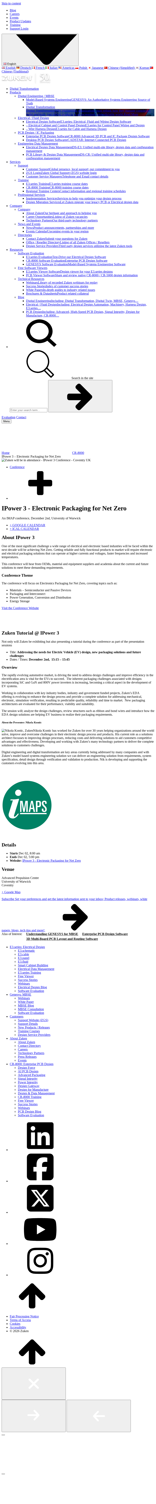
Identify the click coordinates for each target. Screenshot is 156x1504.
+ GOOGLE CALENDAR (27, 525)
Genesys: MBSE (20, 994)
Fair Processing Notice (24, 1316)
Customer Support (73, 169)
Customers (16, 1016)
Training (15, 25)
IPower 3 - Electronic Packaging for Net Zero (51, 860)
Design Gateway (28, 1086)
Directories (25, 235)
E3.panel (23, 958)
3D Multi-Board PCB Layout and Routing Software (62, 939)
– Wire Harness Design (66, 129)
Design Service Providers (79, 246)
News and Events (29, 224)
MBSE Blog (26, 1005)
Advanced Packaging (31, 1075)
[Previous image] (99, 1416)
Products (15, 92)
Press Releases (27, 1056)
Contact (21, 417)
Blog (13, 10)
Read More (131, 114)
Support (23, 165)
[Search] (40, 346)
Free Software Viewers (32, 268)
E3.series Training (57, 184)
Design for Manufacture (33, 1089)
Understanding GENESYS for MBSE (52, 934)
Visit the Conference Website (20, 608)
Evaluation (8, 417)
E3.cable (23, 954)
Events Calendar (57, 231)
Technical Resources (31, 279)
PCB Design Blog (29, 1111)
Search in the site (82, 378)
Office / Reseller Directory (67, 242)
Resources (16, 249)
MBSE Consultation (31, 1009)
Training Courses (29, 1031)
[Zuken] (26, 82)
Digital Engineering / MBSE (36, 96)
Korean (144, 67)
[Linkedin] (40, 1149)
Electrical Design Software (78, 121)
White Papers (60, 290)
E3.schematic (26, 950)
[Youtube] (40, 1243)
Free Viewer (26, 976)
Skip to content (11, 3)
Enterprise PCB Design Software (88, 136)
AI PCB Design (28, 1071)
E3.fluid (23, 961)
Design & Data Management (36, 1093)
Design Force (26, 1067)
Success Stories (57, 286)
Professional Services (31, 194)
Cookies (15, 1323)
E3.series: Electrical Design (27, 947)
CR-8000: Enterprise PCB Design (31, 1064)
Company (16, 205)
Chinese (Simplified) (121, 67)
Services (15, 162)
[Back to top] (32, 1309)
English (11, 63)
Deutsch (26, 67)
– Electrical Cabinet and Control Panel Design (85, 125)
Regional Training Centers (76, 191)
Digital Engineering (82, 301)
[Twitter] (40, 1212)
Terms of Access (20, 1320)
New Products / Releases (34, 1027)
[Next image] (34, 1416)
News (60, 227)
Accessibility (18, 1327)
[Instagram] (40, 1275)
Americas (68, 67)
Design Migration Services (82, 202)
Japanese (97, 67)
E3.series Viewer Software (69, 271)
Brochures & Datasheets (57, 293)
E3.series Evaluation (66, 257)
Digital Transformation (24, 88)
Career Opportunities (57, 216)
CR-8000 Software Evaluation (66, 260)
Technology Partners (62, 220)
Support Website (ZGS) (33, 1020)
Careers (15, 14)
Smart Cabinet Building (33, 965)
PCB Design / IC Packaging (36, 132)
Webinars (62, 282)
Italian (53, 67)
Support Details (28, 1023)
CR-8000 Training (57, 187)
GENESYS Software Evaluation (76, 264)
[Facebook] (40, 1181)
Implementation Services (73, 198)
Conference (17, 467)
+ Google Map (11, 892)
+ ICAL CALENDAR (24, 529)
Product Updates (20, 21)
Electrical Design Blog (32, 987)
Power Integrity (28, 1082)
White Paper (26, 1002)
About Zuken (61, 213)
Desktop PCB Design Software (76, 140)
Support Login (19, 28)
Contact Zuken (56, 238)
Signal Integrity (28, 1078)
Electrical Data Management (36, 969)
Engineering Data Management (38, 143)
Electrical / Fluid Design (33, 118)
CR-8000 (78, 453)
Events (14, 17)
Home (6, 453)
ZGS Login (61, 173)
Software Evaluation (31, 253)
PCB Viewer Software (82, 275)
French (40, 67)
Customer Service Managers (67, 176)
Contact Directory (29, 1045)
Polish (83, 67)
